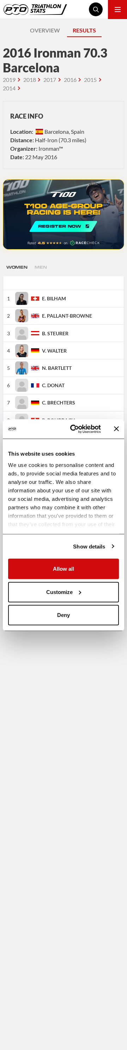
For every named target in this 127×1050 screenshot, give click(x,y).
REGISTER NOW (63, 214)
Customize (59, 592)
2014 (9, 88)
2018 (29, 79)
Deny (63, 615)
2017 (49, 79)
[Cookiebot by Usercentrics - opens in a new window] (74, 428)
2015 (90, 79)
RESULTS (84, 30)
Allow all (63, 569)
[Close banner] (116, 428)
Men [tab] (41, 267)
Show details (89, 546)
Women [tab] (16, 267)
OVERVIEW (45, 30)
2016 (70, 79)
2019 (9, 79)
